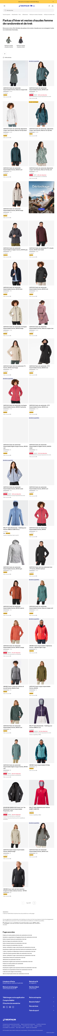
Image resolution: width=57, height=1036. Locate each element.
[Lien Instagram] (13, 1007)
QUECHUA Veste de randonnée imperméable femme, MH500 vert (12, 168)
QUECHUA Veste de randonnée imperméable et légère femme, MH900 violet (40, 446)
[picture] (15, 73)
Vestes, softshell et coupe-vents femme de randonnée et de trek (19, 947)
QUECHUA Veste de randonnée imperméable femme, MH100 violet (13, 487)
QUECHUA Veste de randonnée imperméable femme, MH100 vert (38, 88)
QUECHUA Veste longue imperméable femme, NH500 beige (14, 850)
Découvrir (41, 209)
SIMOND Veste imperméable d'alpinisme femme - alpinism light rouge (40, 646)
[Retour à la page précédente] (23, 903)
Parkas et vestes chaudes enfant (21, 46)
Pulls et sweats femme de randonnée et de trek (14, 939)
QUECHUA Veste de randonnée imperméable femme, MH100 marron (13, 607)
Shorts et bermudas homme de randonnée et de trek (16, 973)
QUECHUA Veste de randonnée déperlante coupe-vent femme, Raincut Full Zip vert (41, 168)
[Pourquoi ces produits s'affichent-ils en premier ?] (3, 57)
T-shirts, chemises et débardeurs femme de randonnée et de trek (19, 951)
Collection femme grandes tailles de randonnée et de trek (17, 953)
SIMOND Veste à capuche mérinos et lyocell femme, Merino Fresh (13, 687)
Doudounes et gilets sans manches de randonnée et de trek (18, 961)
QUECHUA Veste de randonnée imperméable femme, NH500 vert (38, 487)
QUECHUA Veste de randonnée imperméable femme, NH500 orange (13, 646)
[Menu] (4, 6)
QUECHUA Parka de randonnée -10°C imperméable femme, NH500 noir (39, 366)
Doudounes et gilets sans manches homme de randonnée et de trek (20, 967)
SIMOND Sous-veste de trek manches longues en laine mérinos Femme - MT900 (15, 889)
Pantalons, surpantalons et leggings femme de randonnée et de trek (20, 937)
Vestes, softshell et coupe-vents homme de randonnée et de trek (19, 955)
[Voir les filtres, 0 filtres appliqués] (5, 53)
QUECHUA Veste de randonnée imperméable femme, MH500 (38, 528)
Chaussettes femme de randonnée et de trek (14, 957)
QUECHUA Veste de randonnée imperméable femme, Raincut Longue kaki (15, 88)
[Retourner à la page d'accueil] (27, 6)
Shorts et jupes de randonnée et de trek (13, 941)
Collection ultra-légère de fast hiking (12, 971)
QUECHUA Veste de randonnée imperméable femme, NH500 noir (38, 288)
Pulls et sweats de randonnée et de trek (13, 945)
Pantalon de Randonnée (9, 965)
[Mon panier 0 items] (52, 6)
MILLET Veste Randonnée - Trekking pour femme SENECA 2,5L (40, 726)
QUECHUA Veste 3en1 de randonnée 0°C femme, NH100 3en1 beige (14, 366)
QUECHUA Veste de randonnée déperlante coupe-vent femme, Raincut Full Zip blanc (15, 129)
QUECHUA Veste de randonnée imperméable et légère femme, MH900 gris (15, 248)
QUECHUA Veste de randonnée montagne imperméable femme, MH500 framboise (15, 406)
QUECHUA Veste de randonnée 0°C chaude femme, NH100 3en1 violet (41, 248)
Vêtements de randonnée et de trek (12, 959)
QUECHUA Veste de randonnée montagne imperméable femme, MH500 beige (15, 327)
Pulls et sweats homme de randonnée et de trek (15, 943)
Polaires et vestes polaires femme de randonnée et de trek (17, 935)
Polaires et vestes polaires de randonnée (13, 963)
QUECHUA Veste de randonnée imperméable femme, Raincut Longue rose (41, 327)
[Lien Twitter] (7, 1007)
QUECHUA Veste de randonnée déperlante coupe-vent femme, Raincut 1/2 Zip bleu (41, 129)
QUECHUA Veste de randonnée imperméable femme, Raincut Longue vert (41, 607)
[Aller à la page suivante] (34, 903)
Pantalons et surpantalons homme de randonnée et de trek (17, 969)
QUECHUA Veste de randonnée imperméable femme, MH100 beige (13, 209)
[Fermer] (53, 2)
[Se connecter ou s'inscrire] (49, 6)
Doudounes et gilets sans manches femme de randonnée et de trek (19, 949)
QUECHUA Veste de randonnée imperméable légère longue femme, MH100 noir (15, 446)
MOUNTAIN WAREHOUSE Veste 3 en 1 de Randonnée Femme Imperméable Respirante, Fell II (14, 809)
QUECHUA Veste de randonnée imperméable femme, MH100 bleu (12, 288)
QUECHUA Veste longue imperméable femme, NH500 (40, 687)
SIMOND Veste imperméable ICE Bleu (39, 765)
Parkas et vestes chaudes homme (9, 46)
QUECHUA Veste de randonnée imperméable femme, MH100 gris (12, 567)
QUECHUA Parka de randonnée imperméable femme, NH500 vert (12, 726)
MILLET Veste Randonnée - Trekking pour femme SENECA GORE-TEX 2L (14, 528)
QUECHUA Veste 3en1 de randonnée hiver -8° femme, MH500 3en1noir (41, 567)
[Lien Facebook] (4, 1007)
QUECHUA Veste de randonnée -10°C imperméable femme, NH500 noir (39, 406)
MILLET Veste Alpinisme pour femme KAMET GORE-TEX (39, 808)
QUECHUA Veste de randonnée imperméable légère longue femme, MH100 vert (15, 766)
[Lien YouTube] (10, 1007)
